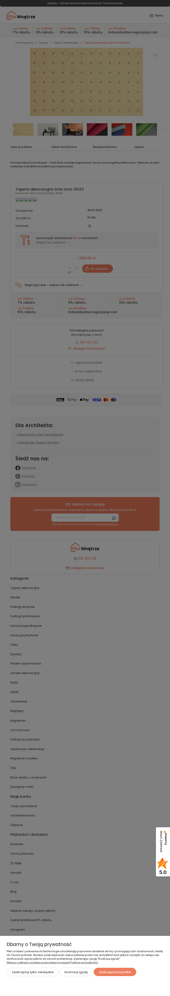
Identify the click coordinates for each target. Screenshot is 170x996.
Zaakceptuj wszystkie (115, 972)
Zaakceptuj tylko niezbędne (32, 972)
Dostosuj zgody (76, 972)
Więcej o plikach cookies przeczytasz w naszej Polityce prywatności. (52, 962)
